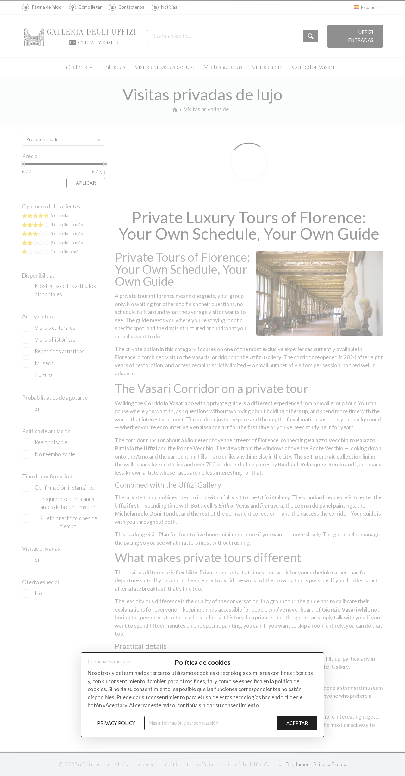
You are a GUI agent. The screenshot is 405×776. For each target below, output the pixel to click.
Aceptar (297, 723)
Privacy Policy (116, 723)
